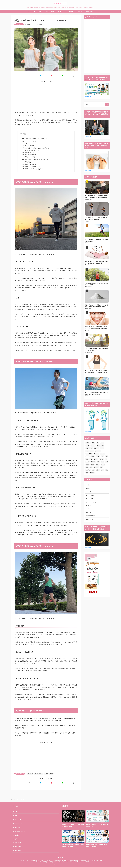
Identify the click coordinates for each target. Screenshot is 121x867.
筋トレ (103, 464)
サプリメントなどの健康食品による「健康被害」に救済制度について (62, 860)
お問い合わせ (56, 862)
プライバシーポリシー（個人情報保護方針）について (31, 860)
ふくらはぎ (90, 498)
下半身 (92, 456)
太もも (87, 462)
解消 (102, 470)
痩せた (92, 464)
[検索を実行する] (107, 104)
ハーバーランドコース (30, 141)
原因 (91, 459)
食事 (87, 472)
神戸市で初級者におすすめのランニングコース (35, 139)
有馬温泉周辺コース (30, 152)
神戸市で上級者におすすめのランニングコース (35, 159)
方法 (102, 462)
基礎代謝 (101, 459)
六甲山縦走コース (29, 162)
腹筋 (93, 470)
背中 (101, 467)
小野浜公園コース (29, 145)
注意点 (87, 464)
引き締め (93, 462)
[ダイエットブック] (60, 3)
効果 (87, 459)
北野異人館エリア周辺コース (32, 166)
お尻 (93, 443)
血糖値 (97, 470)
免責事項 (49, 862)
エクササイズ (89, 448)
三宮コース (28, 143)
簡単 (91, 467)
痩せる (97, 464)
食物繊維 (92, 472)
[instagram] (62, 857)
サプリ (102, 448)
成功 (98, 462)
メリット (103, 453)
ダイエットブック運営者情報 (39, 862)
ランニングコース (19, 24)
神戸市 (51, 773)
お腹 (97, 443)
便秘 (107, 456)
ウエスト (93, 445)
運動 (107, 470)
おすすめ (88, 443)
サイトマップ (64, 862)
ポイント (96, 453)
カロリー (96, 448)
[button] (19, 75)
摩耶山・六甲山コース (30, 164)
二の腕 (97, 456)
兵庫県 (46, 773)
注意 (107, 462)
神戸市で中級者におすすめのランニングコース (35, 148)
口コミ (95, 459)
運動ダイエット (91, 515)
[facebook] (58, 857)
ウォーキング (100, 445)
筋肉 (87, 467)
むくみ (102, 443)
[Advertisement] (46, 94)
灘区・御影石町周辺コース (32, 155)
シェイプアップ (89, 451)
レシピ (87, 456)
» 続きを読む (88, 96)
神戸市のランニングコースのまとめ (32, 169)
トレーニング (89, 453)
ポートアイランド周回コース (32, 150)
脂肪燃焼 (88, 470)
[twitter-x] (60, 857)
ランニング (30, 773)
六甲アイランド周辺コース (32, 157)
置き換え (96, 467)
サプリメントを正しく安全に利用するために (91, 860)
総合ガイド (90, 512)
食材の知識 (90, 519)
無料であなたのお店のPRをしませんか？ (79, 862)
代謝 (102, 456)
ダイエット (98, 451)
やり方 (87, 445)
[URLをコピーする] (73, 75)
